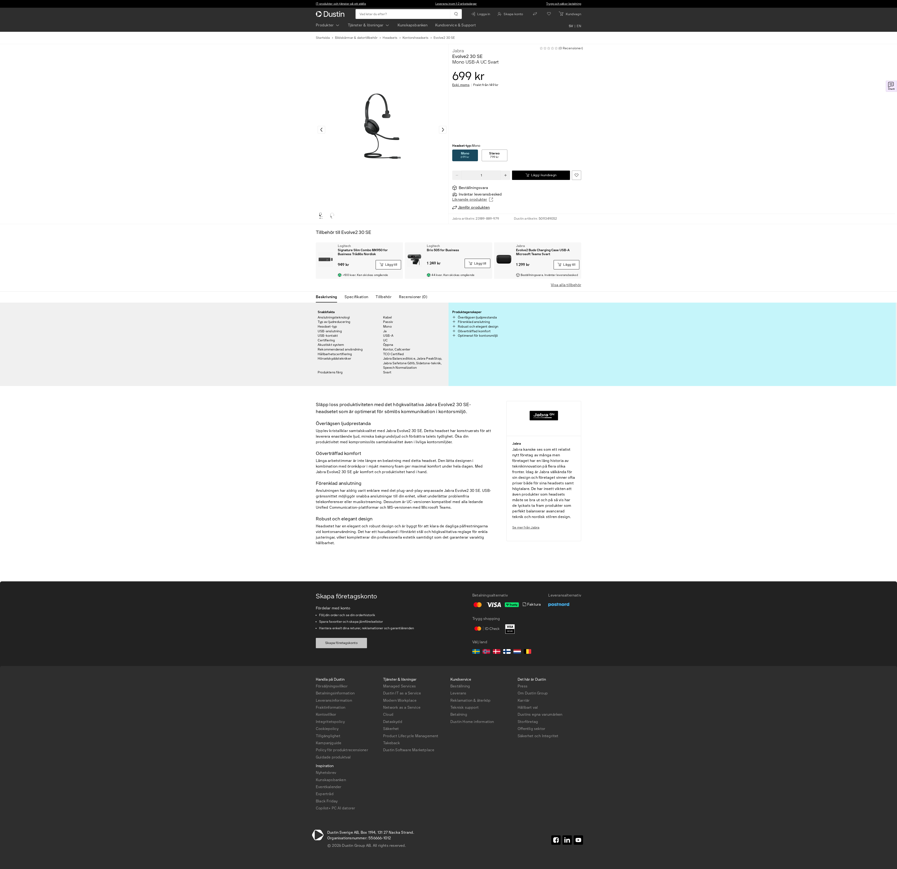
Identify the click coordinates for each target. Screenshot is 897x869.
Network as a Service (401, 707)
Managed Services (399, 686)
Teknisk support (464, 707)
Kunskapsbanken (413, 25)
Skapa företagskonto (341, 643)
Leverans (458, 693)
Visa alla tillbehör (566, 285)
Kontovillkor (326, 714)
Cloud (388, 714)
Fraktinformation (330, 707)
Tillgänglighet (328, 736)
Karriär (524, 700)
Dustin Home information (472, 721)
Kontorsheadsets (415, 38)
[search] (456, 14)
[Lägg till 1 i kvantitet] (505, 175)
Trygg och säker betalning (563, 3)
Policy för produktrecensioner (342, 750)
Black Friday (327, 801)
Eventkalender (329, 787)
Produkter (325, 25)
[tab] (328, 297)
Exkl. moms (461, 85)
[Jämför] (535, 14)
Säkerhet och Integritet (538, 736)
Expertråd (325, 794)
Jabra (458, 51)
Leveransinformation (334, 700)
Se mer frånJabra (525, 527)
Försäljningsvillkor (332, 686)
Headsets (390, 38)
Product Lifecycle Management (410, 736)
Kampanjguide (328, 743)
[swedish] (476, 652)
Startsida (323, 38)
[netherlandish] (517, 652)
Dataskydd (392, 721)
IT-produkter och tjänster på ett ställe (341, 3)
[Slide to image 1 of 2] (321, 215)
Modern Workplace (399, 700)
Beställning (460, 686)
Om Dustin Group (533, 693)
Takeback (391, 743)
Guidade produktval (333, 757)
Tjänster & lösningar (366, 25)
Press (522, 686)
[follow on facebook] (556, 840)
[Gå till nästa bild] (442, 129)
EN (579, 26)
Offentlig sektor (531, 728)
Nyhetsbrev (326, 772)
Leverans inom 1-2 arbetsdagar (456, 3)
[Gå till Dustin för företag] (331, 14)
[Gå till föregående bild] (321, 129)
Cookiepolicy (327, 728)
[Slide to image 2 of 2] (332, 215)
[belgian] (527, 652)
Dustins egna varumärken (540, 714)
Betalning (458, 714)
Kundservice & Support (455, 25)
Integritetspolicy (330, 721)
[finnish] (507, 652)
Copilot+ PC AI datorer (335, 808)
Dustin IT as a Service (402, 693)
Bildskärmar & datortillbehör (356, 38)
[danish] (496, 652)
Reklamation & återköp (470, 700)
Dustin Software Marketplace (408, 750)
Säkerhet (391, 728)
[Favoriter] (549, 14)
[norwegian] (486, 652)
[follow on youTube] (578, 840)
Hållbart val (528, 707)
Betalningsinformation (335, 693)
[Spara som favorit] (576, 175)
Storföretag (528, 721)
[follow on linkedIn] (567, 840)
